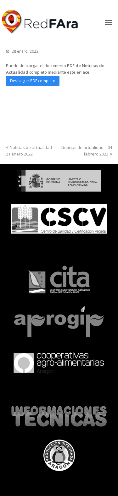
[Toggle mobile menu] (108, 22)
